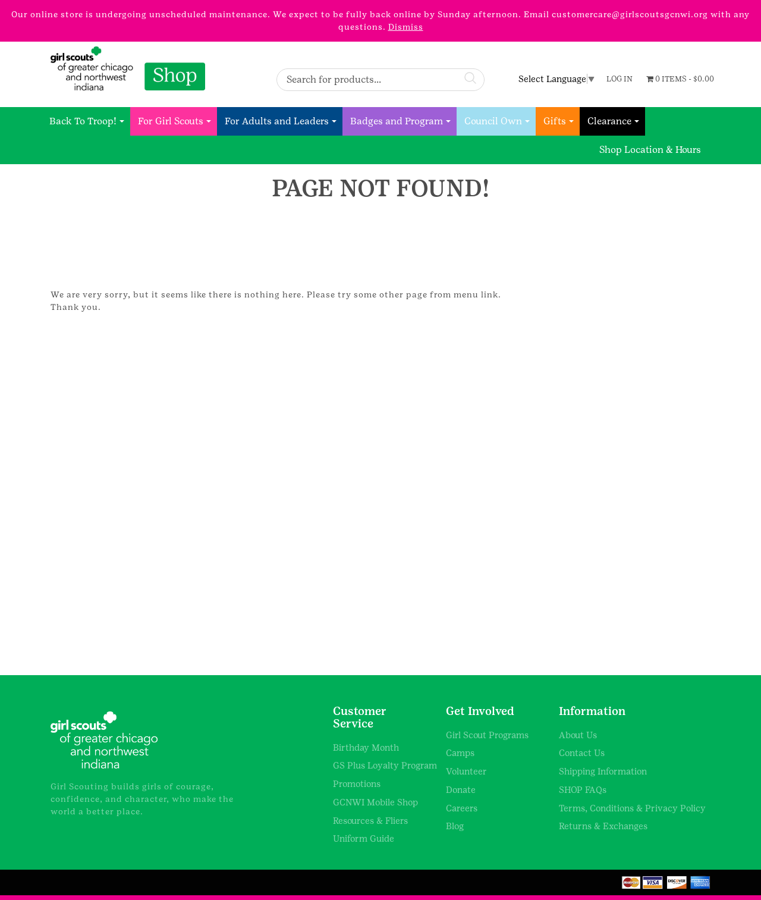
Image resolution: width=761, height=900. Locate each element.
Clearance (609, 121)
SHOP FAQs (582, 790)
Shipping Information (603, 771)
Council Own (493, 121)
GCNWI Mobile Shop (375, 802)
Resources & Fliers (370, 821)
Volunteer (466, 771)
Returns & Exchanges (603, 826)
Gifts (554, 121)
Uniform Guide (363, 838)
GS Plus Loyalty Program (385, 765)
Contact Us (582, 753)
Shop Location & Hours (650, 149)
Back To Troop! (83, 121)
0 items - (683, 78)
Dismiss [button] (405, 27)
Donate (461, 790)
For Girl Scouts (170, 121)
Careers (461, 808)
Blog (455, 826)
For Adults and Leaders (277, 121)
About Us (578, 735)
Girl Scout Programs (487, 735)
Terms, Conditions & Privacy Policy (632, 808)
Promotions (356, 784)
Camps (460, 753)
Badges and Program (396, 121)
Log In (619, 78)
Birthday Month (366, 747)
